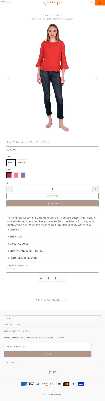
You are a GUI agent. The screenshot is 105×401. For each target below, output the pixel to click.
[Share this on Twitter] (41, 278)
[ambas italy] (52, 2)
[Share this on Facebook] (48, 278)
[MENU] (1, 2)
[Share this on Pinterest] (56, 278)
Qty (7, 183)
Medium (21, 163)
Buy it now (52, 203)
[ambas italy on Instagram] (55, 372)
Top (13, 269)
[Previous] (8, 78)
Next (58, 15)
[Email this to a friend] (63, 278)
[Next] (96, 78)
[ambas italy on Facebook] (50, 372)
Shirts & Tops (22, 265)
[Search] (92, 2)
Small (11, 163)
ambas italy (56, 395)
